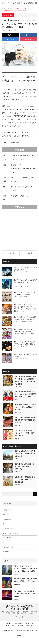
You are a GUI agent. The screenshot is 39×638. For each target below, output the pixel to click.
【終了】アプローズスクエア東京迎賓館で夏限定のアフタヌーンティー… (25, 282)
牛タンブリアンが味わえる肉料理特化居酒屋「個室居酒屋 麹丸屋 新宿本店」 (25, 420)
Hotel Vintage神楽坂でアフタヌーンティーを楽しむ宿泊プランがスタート (25, 407)
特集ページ (6, 514)
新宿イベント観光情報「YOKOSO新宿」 (19, 608)
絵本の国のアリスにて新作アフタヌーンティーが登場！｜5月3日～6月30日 (25, 433)
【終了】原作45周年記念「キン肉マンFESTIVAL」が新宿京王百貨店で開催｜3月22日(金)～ (25, 394)
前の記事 (11, 253)
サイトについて (29, 623)
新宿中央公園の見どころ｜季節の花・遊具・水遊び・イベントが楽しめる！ (25, 453)
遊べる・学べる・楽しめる (10, 533)
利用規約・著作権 (30, 625)
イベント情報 (12, 30)
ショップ (5, 542)
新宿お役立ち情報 (8, 528)
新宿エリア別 (8, 510)
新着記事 (24, 321)
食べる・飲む (20, 311)
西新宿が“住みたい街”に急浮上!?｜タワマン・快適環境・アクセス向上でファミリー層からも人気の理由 (25, 568)
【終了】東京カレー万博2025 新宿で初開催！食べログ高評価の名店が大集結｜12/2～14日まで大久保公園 (25, 380)
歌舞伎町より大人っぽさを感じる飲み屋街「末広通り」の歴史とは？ (25, 580)
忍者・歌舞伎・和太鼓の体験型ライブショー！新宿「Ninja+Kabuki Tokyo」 (25, 593)
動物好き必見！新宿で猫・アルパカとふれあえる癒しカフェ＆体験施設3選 (25, 479)
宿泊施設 (6, 551)
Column (5, 524)
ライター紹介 (13, 623)
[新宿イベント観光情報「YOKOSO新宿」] (19, 3)
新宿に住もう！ (8, 547)
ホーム (7, 623)
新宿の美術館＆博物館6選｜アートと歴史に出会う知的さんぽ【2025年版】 (25, 466)
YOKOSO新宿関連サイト (11, 625)
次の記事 (29, 253)
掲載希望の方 (21, 623)
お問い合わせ (21, 625)
